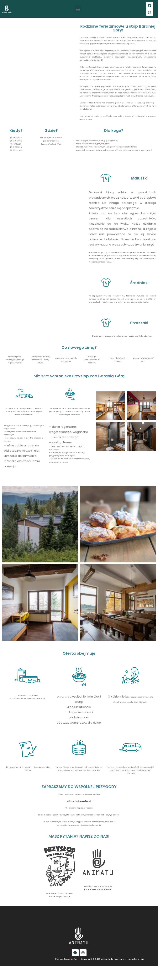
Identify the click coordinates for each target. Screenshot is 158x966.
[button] (78, 9)
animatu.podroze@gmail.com (98, 889)
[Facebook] (149, 5)
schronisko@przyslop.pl (59, 896)
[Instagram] (149, 12)
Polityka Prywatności (66, 959)
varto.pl (140, 959)
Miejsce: (79, 376)
